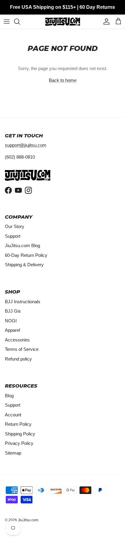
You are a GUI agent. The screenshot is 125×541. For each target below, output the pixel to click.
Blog (9, 395)
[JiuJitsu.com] (62, 22)
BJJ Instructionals (22, 301)
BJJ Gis (13, 311)
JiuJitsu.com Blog (22, 245)
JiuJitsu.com (28, 520)
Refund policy (18, 358)
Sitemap (13, 452)
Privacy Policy (19, 443)
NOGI (11, 320)
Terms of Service (22, 349)
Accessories (17, 339)
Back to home (62, 80)
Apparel (12, 330)
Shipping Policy (20, 433)
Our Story (14, 226)
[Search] (20, 21)
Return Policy (18, 424)
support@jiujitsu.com (25, 145)
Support (12, 236)
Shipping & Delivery (24, 264)
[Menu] (6, 21)
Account (13, 414)
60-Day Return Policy (26, 255)
